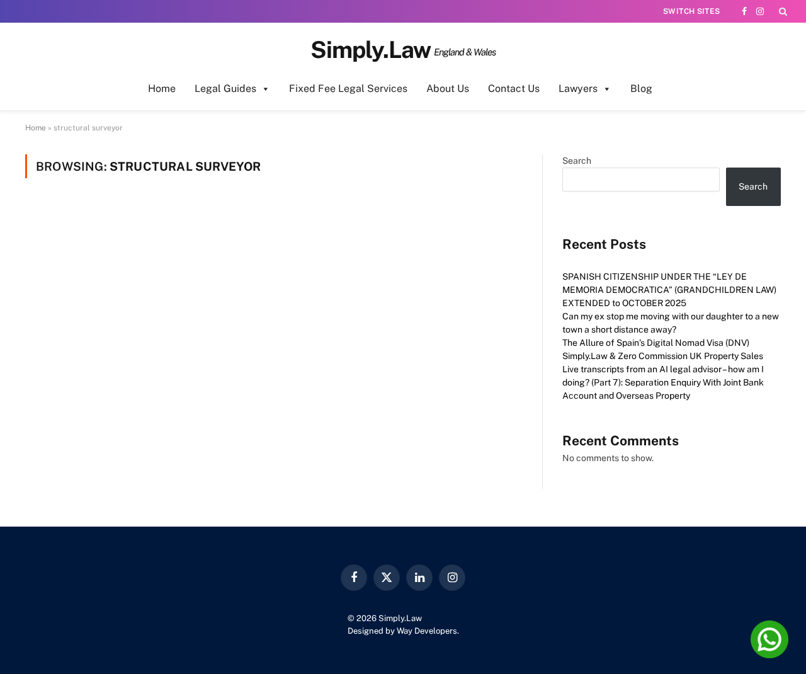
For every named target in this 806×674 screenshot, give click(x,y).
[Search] (781, 11)
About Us (447, 88)
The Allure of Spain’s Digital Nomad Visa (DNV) (655, 343)
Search (576, 161)
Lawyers (578, 88)
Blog (641, 88)
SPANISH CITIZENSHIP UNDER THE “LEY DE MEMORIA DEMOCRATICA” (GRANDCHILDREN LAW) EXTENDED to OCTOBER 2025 (669, 289)
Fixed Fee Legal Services (348, 88)
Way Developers (427, 631)
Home (162, 88)
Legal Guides (225, 88)
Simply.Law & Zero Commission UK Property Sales (662, 356)
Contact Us (514, 88)
